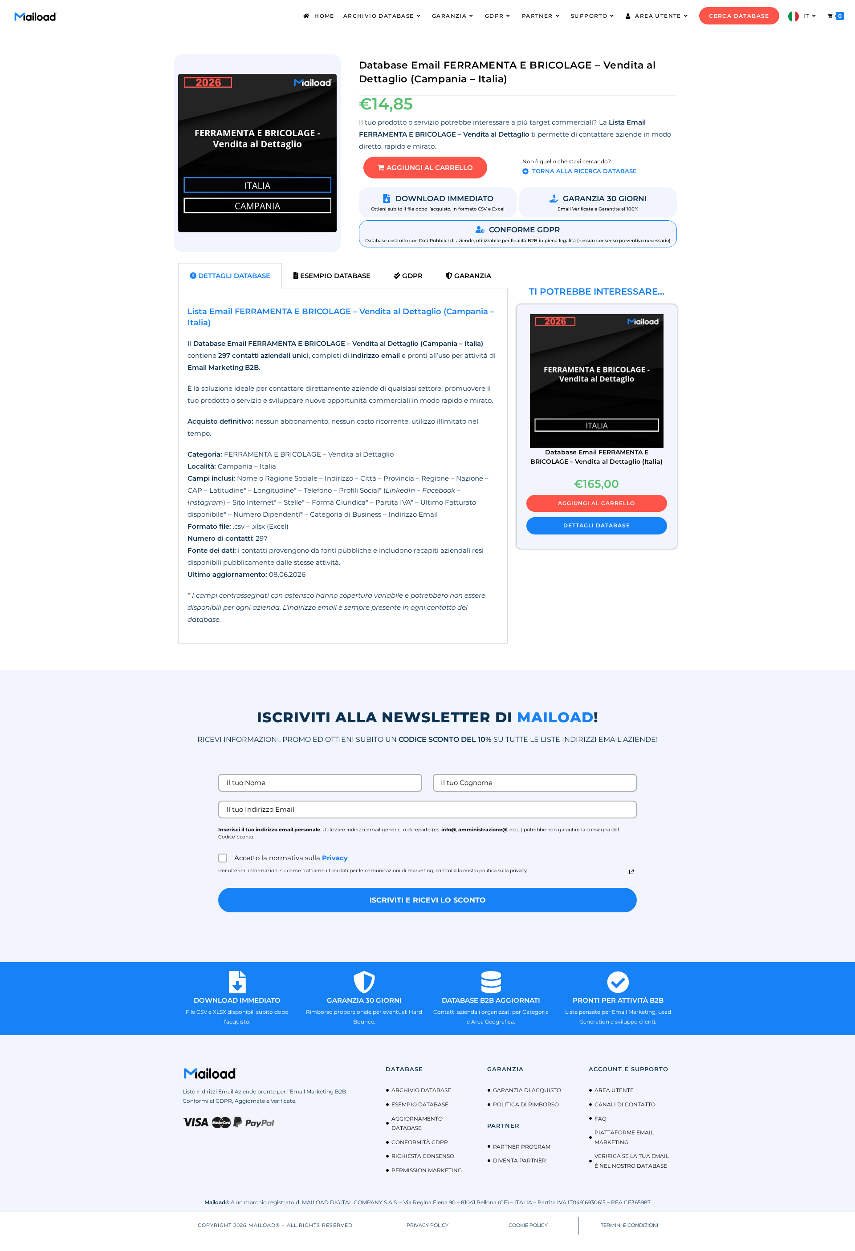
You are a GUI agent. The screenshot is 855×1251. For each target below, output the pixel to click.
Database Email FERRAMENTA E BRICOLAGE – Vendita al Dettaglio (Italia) (596, 457)
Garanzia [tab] (471, 275)
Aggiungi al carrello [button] (596, 503)
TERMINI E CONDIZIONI (629, 1225)
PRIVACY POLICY (427, 1225)
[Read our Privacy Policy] (631, 871)
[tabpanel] (343, 466)
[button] (425, 167)
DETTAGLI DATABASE (596, 525)
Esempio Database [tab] (334, 275)
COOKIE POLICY (528, 1225)
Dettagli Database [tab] (233, 275)
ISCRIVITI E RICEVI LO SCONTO (428, 900)
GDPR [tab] (411, 275)
